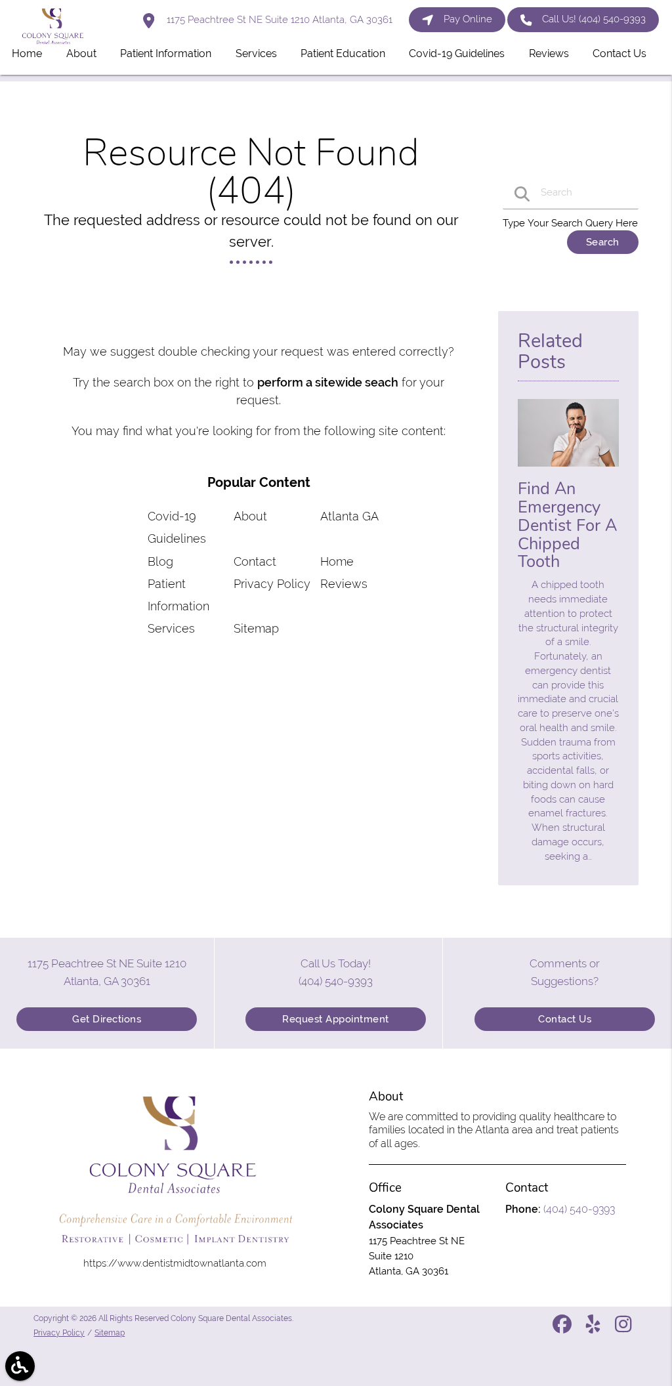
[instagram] (624, 1329)
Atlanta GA (349, 516)
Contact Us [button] (619, 53)
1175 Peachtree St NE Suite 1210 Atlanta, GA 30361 (278, 19)
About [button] (81, 53)
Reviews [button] (549, 53)
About (250, 516)
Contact (255, 561)
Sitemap (256, 628)
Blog (160, 561)
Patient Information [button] (165, 53)
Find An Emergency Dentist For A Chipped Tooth (567, 525)
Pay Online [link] (468, 18)
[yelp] (594, 1329)
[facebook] (563, 1329)
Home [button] (27, 53)
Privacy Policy (272, 584)
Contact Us (564, 1018)
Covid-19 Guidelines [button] (457, 53)
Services (171, 628)
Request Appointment (335, 1018)
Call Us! (594, 18)
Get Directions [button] (106, 1018)
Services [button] (256, 53)
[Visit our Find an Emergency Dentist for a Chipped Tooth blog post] (568, 469)
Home (337, 561)
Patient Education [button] (343, 53)
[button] (20, 1366)
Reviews (344, 584)
